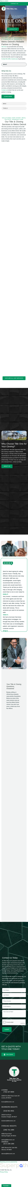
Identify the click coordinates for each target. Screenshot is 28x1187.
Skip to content (4, 1)
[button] (26, 9)
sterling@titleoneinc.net (7, 1139)
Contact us (4, 90)
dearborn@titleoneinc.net (8, 1120)
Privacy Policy (4, 1172)
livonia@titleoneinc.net (7, 1101)
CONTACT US (14, 3)
